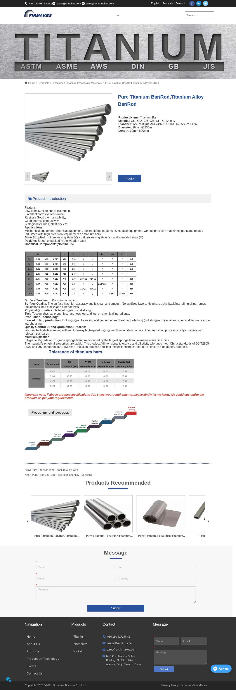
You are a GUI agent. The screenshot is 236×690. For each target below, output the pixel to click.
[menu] (117, 15)
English (155, 3)
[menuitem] (117, 15)
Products (44, 82)
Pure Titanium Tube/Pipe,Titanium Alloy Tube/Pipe (62, 474)
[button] (118, 15)
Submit (115, 608)
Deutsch (180, 3)
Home (31, 82)
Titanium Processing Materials (84, 82)
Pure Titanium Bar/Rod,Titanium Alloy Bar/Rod (132, 82)
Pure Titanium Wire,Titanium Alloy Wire (55, 469)
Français (168, 3)
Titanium (58, 82)
